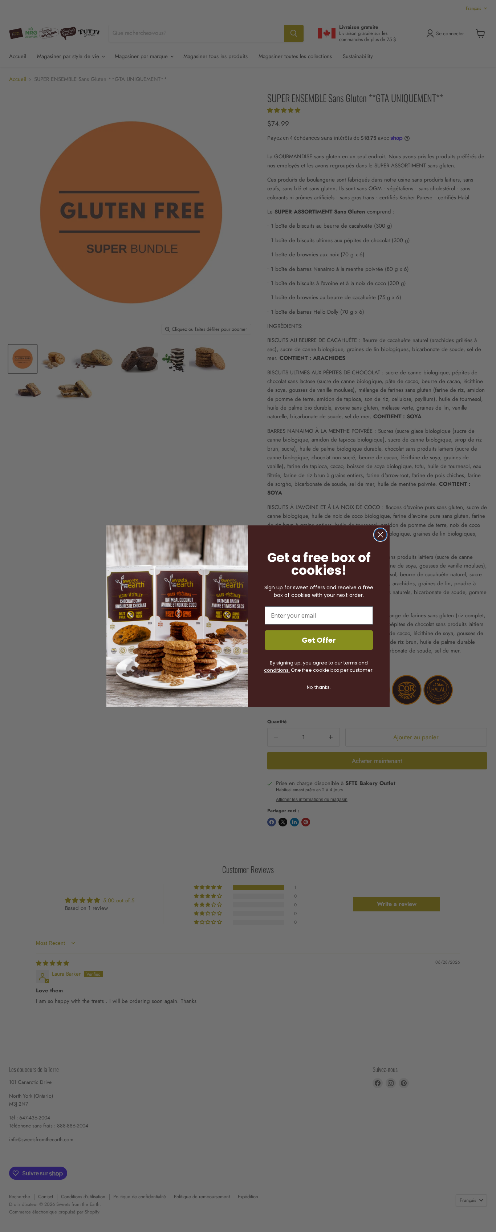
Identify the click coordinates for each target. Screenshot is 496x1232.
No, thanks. (319, 687)
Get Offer (319, 640)
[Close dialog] (380, 534)
